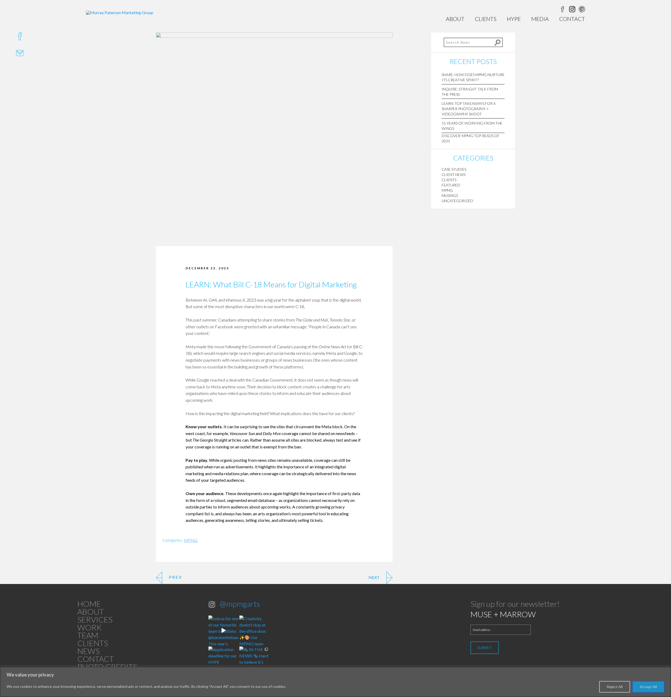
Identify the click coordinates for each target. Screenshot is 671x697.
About (455, 18)
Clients (485, 18)
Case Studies (454, 169)
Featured (451, 185)
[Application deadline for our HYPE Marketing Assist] (223, 661)
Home (89, 604)
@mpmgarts (240, 603)
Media (540, 18)
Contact (572, 18)
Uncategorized (457, 201)
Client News (454, 174)
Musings (450, 195)
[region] (335, 682)
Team (87, 635)
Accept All (648, 686)
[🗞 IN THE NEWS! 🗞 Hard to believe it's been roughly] (254, 661)
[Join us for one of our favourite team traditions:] (223, 630)
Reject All (615, 686)
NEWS (88, 651)
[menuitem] (455, 18)
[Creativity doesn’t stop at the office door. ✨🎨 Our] (254, 630)
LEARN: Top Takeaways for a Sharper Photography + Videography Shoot (469, 108)
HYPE (514, 18)
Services (94, 619)
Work (89, 627)
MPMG (191, 540)
